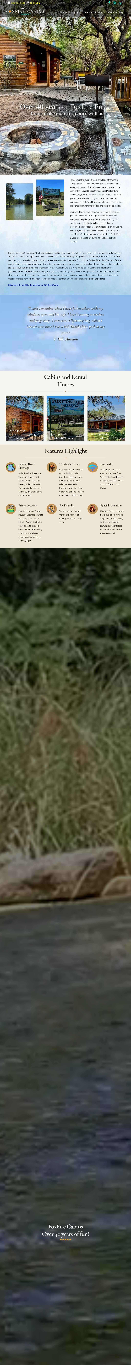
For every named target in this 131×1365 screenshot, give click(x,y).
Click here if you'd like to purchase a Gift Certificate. (33, 285)
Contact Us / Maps (115, 12)
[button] (63, 358)
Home (63, 12)
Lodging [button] (74, 12)
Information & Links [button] (92, 12)
